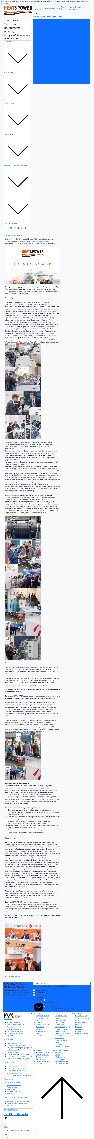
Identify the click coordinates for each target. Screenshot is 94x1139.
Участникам (8, 73)
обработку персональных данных (67, 1000)
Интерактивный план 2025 (45, 58)
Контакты (39, 33)
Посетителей (40, 990)
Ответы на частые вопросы (46, 31)
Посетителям (9, 103)
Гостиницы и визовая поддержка (48, 50)
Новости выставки (43, 66)
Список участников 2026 (45, 22)
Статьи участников (43, 69)
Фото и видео (41, 73)
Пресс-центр (8, 134)
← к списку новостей (12, 976)
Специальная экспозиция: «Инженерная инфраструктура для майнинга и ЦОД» (19, 1047)
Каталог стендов (42, 44)
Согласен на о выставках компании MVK (64, 1007)
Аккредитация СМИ (43, 75)
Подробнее (85, 1)
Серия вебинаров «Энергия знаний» (49, 83)
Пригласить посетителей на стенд (48, 48)
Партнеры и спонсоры (44, 29)
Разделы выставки (42, 20)
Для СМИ (39, 77)
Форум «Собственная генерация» (16, 165)
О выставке (8, 42)
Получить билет (42, 54)
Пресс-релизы (41, 71)
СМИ (37, 995)
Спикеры (39, 24)
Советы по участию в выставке (47, 46)
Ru (35, 14)
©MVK (6, 1127)
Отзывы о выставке (43, 27)
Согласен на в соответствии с (65, 1002)
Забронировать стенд (44, 37)
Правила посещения (43, 61)
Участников (40, 992)
